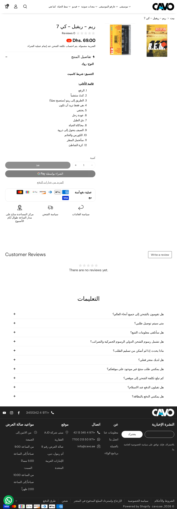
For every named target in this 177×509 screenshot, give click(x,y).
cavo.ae (157, 506)
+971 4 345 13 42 (84, 432)
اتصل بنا (113, 439)
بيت (172, 18)
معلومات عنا (111, 432)
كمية (92, 158)
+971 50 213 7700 (83, 439)
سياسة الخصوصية (138, 501)
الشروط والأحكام (164, 501)
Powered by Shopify (136, 506)
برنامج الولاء (111, 453)
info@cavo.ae (86, 446)
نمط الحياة (62, 6)
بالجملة (114, 446)
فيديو (74, 6)
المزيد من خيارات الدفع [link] (50, 182)
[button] (125, 6)
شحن (65, 501)
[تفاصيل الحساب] (16, 6)
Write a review (160, 255)
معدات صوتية (88, 6)
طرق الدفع (49, 501)
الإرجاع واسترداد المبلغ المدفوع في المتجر (98, 501)
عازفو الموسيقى (107, 6)
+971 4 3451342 (37, 413)
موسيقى (123, 6)
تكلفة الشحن (58, 46)
